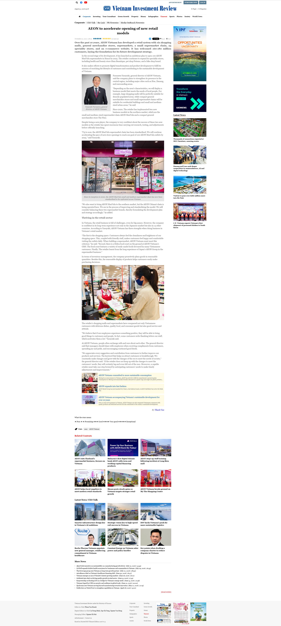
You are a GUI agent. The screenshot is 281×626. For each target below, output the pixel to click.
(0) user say (115, 39)
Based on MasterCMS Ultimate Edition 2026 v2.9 (90, 622)
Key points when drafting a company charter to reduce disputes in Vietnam (152, 550)
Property (134, 16)
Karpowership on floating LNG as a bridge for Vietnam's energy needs (100, 580)
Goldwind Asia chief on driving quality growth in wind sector (97, 578)
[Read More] (166, 592)
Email (163, 39)
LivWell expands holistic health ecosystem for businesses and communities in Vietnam (106, 568)
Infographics (153, 16)
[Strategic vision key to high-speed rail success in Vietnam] (123, 511)
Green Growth (123, 16)
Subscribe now (191, 2)
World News (197, 16)
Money (143, 16)
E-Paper (193, 9)
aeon (85, 429)
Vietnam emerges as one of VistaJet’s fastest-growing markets (98, 575)
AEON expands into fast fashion (112, 386)
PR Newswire (113, 22)
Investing (96, 16)
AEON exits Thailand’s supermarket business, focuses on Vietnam (90, 461)
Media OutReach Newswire (132, 22)
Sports (172, 16)
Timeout (163, 16)
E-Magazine (202, 9)
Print (169, 39)
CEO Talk (91, 22)
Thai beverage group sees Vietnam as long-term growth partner (98, 571)
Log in (202, 2)
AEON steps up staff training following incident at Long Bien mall (154, 461)
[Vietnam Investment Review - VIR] (140, 14)
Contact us (88, 618)
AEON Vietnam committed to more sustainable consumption (125, 375)
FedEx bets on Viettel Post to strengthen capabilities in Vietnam (98, 588)
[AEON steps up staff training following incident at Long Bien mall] (155, 447)
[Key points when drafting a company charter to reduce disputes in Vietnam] (155, 537)
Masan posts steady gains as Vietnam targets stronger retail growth (121, 491)
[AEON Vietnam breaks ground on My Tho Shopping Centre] (155, 478)
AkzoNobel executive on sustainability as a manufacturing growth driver (101, 566)
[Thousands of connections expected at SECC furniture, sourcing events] (189, 127)
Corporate (87, 16)
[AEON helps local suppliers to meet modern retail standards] (90, 478)
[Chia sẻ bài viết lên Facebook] (150, 39)
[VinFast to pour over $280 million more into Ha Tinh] (189, 184)
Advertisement (175, 2)
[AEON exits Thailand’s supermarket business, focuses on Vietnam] (90, 447)
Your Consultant (109, 16)
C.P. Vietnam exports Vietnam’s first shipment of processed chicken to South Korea (189, 225)
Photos (179, 16)
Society (187, 16)
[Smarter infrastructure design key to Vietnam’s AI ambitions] (90, 511)
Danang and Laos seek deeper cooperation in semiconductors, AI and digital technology (188, 168)
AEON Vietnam (94, 429)
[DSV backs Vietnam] (155, 511)
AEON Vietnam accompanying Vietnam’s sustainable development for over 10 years (129, 398)
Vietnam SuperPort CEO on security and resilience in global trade (99, 583)
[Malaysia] (123, 447)
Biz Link (101, 22)
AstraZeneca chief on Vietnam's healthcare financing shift (96, 573)
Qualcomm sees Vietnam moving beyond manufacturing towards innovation (102, 585)
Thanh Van (159, 409)
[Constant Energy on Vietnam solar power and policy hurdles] (123, 537)
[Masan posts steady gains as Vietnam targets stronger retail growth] (123, 478)
